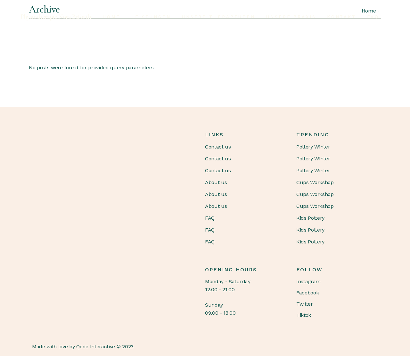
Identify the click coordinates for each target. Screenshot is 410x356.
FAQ (210, 218)
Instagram (308, 281)
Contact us (218, 147)
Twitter (304, 304)
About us (216, 182)
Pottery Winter (313, 147)
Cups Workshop (315, 182)
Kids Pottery (310, 218)
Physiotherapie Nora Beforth (55, 17)
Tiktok (303, 315)
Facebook (307, 293)
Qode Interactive (95, 346)
